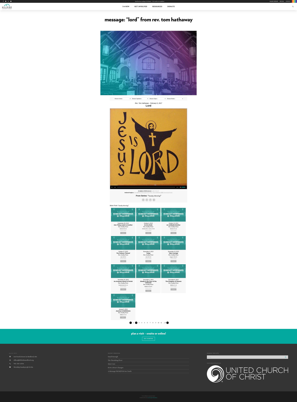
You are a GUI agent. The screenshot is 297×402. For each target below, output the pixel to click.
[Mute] (180, 187)
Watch (123, 317)
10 (158, 322)
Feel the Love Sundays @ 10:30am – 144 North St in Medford (149, 1)
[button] (148, 339)
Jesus (135, 192)
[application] (148, 187)
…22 (164, 322)
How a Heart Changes (115, 367)
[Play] (112, 187)
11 (161, 322)
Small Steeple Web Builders (152, 397)
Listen (123, 233)
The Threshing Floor (115, 360)
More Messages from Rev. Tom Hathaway (149, 192)
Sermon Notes (123, 230)
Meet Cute (111, 364)
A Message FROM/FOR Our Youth (119, 371)
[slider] (146, 187)
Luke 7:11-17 (155, 191)
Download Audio (167, 192)
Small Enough (113, 357)
